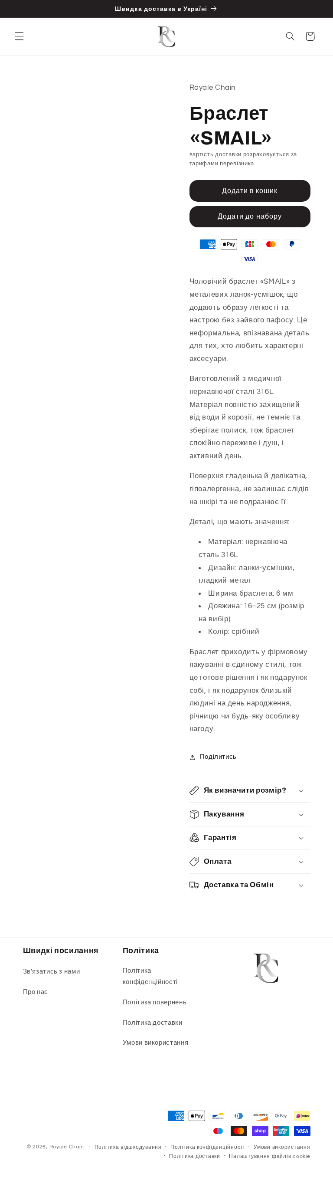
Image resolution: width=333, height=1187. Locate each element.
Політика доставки (153, 1023)
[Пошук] (290, 36)
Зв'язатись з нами (51, 971)
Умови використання (155, 1042)
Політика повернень (154, 1002)
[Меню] (19, 36)
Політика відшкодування (128, 1147)
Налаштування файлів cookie (269, 1156)
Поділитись (218, 757)
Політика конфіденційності (150, 976)
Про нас (35, 992)
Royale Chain (66, 1146)
